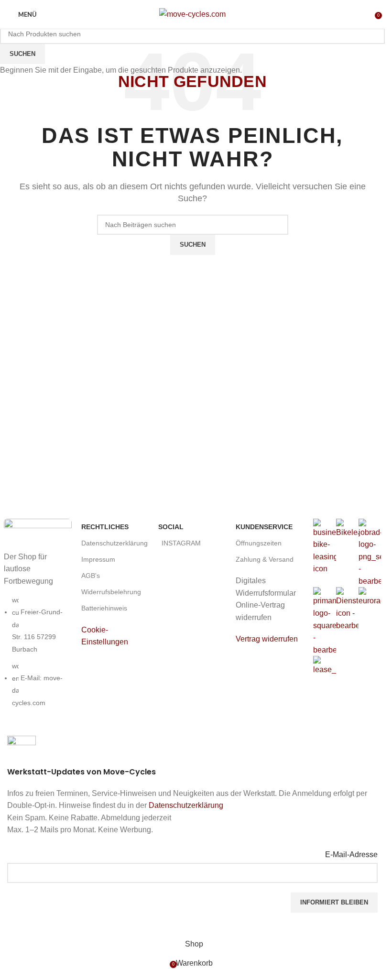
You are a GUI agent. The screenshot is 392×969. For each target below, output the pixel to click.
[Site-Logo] (192, 14)
